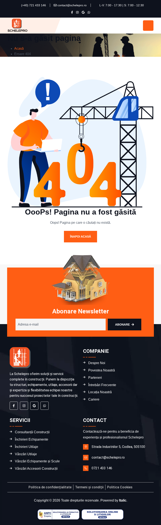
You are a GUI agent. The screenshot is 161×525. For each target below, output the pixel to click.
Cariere (93, 399)
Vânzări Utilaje (26, 454)
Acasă (19, 48)
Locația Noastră (100, 392)
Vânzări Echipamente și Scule (37, 461)
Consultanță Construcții (32, 432)
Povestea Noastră (101, 370)
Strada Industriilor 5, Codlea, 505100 (118, 447)
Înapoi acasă (80, 236)
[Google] (34, 406)
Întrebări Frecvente (102, 385)
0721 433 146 (102, 468)
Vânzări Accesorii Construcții (36, 468)
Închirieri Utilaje (26, 447)
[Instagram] (24, 406)
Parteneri (95, 377)
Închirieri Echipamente (31, 439)
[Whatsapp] (44, 406)
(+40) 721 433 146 (33, 5)
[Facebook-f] (14, 406)
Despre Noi (96, 363)
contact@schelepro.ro (72, 5)
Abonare (122, 324)
